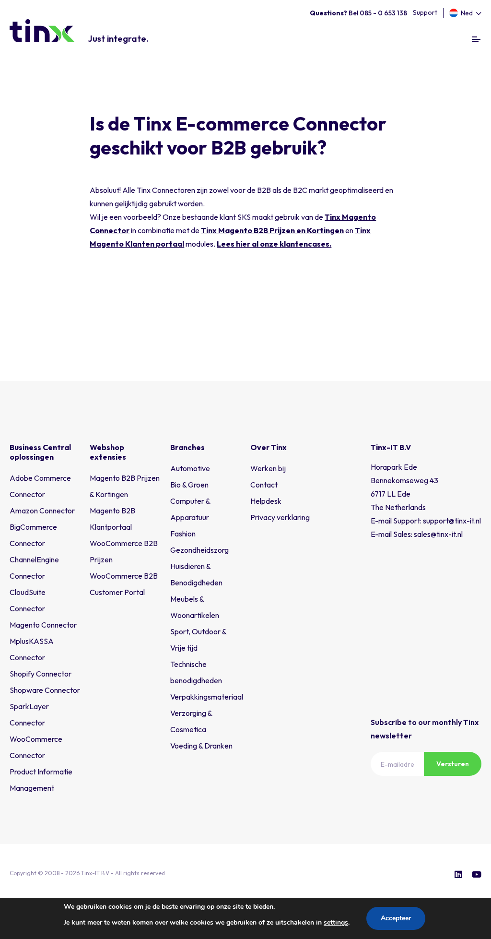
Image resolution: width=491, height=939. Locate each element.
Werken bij (268, 468)
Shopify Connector (40, 673)
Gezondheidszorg (199, 550)
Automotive (190, 468)
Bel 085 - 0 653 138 (358, 13)
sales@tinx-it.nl (438, 534)
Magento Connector (43, 625)
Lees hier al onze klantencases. (274, 244)
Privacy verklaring (280, 517)
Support (425, 12)
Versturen (452, 764)
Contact (264, 484)
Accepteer (396, 918)
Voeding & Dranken (201, 745)
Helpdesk (265, 501)
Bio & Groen (189, 484)
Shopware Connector (45, 690)
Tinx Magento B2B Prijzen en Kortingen (272, 230)
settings (336, 922)
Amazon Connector (42, 510)
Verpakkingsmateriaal (206, 696)
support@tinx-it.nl (452, 520)
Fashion (183, 533)
